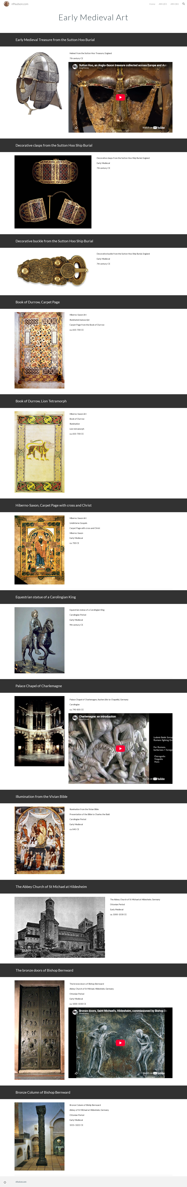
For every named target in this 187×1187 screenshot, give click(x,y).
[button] (183, 4)
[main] (93, 17)
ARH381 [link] (175, 4)
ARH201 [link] (163, 4)
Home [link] (152, 4)
